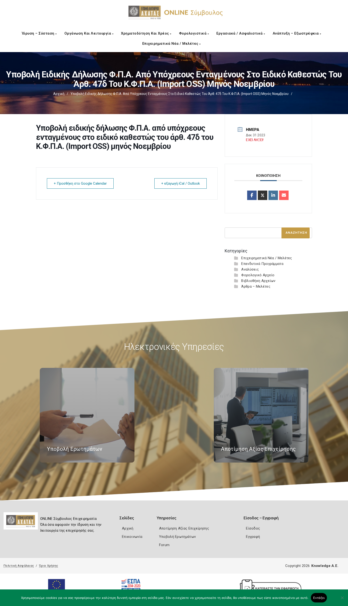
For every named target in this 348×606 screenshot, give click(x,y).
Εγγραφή (253, 537)
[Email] (284, 195)
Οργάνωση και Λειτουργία (88, 33)
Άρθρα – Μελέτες (255, 286)
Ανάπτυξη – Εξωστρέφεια (296, 33)
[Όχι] (342, 600)
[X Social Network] (262, 195)
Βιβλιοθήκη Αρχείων (258, 281)
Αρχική (58, 94)
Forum (164, 545)
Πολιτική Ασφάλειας (19, 565)
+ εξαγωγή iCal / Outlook (180, 183)
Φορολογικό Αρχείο (257, 275)
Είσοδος (253, 528)
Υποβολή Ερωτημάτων (177, 537)
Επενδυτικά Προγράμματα (262, 264)
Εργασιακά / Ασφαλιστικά (240, 33)
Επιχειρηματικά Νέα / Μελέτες (171, 43)
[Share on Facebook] (252, 195)
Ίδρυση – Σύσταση (39, 33)
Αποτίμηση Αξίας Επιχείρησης (184, 528)
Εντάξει (319, 598)
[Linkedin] (273, 195)
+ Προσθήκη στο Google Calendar (80, 183)
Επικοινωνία (132, 537)
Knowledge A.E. (324, 566)
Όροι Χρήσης (48, 565)
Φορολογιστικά (193, 33)
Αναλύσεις (250, 269)
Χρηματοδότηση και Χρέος (145, 33)
